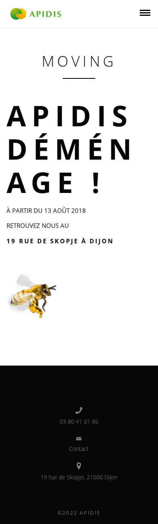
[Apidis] (36, 13)
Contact (79, 449)
